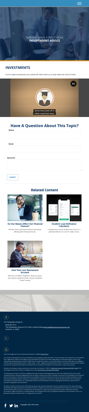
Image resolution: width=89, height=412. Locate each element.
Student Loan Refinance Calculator (64, 224)
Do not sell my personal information (48, 370)
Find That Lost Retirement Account (25, 271)
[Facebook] (6, 404)
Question (11, 158)
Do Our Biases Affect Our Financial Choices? (25, 224)
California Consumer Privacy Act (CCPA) (62, 368)
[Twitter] (11, 404)
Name (11, 130)
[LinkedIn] (16, 404)
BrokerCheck (44, 354)
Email (11, 144)
